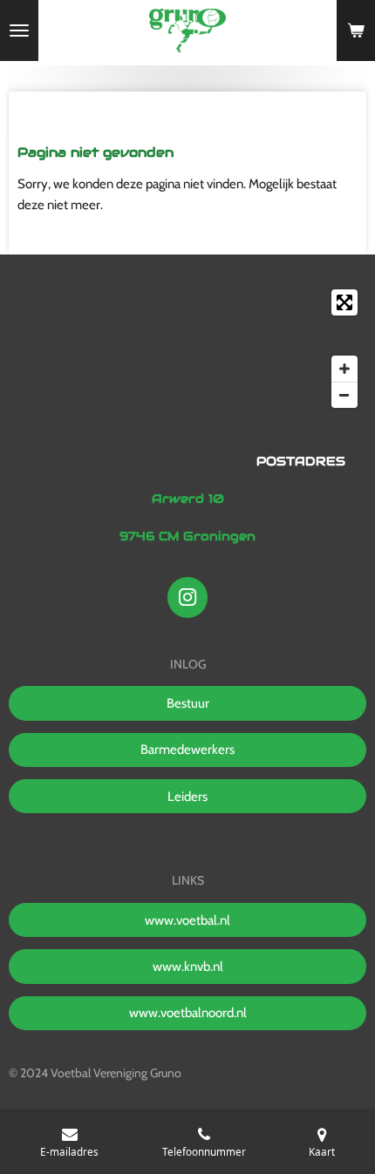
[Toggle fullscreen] (344, 302)
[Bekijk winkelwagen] (356, 30)
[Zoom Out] (344, 395)
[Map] (187, 349)
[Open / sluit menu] (19, 30)
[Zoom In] (344, 369)
